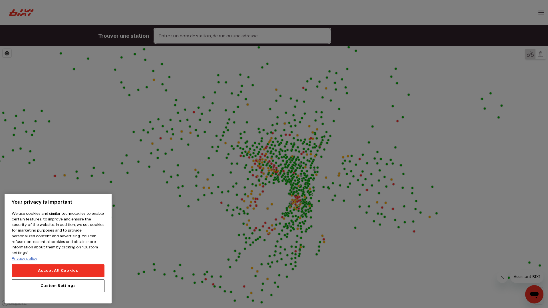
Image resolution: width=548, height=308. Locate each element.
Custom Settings (58, 285)
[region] (58, 248)
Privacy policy (24, 258)
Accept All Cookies (58, 270)
